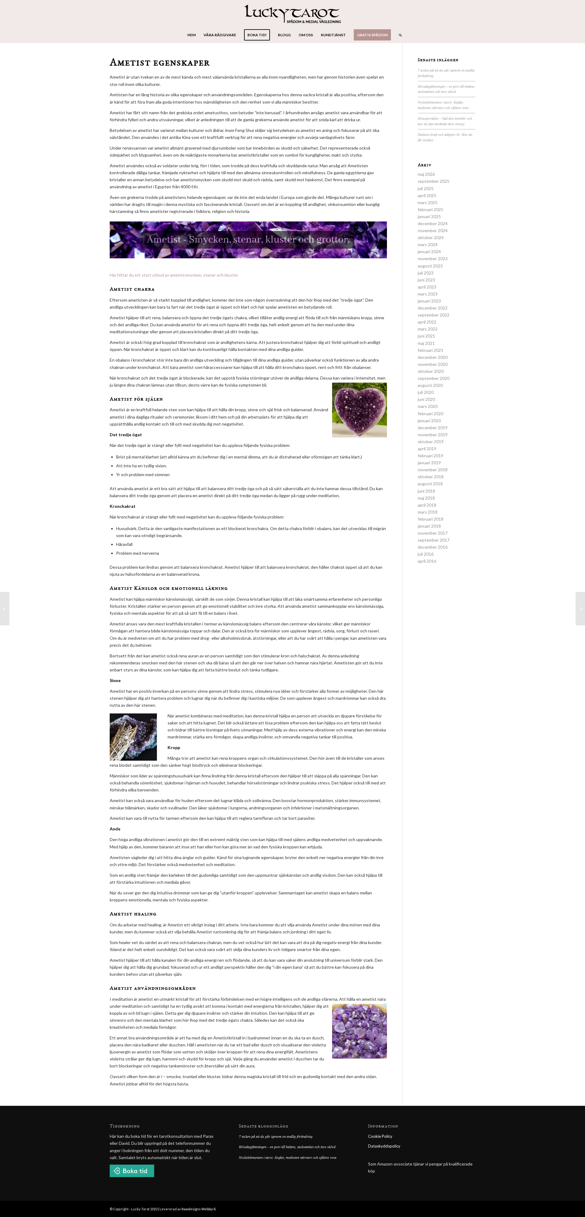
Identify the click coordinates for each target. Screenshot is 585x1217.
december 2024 (433, 223)
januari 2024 (429, 251)
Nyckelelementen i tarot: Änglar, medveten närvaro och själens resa (443, 105)
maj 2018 (426, 498)
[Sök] (398, 35)
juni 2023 (426, 279)
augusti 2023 (430, 265)
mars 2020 (428, 406)
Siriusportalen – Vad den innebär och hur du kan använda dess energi (445, 121)
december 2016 (433, 547)
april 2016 (427, 561)
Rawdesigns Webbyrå (199, 1209)
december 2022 (433, 307)
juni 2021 (426, 335)
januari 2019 (429, 462)
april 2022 (427, 321)
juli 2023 (426, 272)
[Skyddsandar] (4, 608)
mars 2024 (428, 244)
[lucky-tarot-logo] (292, 13)
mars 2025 (428, 202)
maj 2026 (426, 174)
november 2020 (433, 364)
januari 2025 (429, 216)
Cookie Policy (380, 1136)
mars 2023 (428, 293)
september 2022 (433, 314)
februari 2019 (430, 455)
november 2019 (433, 434)
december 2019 (433, 427)
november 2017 (433, 533)
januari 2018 (429, 526)
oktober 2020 (431, 371)
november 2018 (433, 469)
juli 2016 (426, 554)
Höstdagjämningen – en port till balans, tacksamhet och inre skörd (446, 89)
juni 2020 (426, 399)
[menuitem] (191, 35)
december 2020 (433, 357)
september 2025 (433, 181)
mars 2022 (428, 328)
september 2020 (433, 378)
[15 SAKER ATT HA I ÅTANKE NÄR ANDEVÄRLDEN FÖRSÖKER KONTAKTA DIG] (580, 608)
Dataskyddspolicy (384, 1146)
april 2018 (427, 505)
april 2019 (427, 448)
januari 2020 (429, 420)
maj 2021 (426, 343)
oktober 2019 (431, 441)
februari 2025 (430, 209)
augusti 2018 (430, 483)
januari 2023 (429, 300)
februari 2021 (430, 350)
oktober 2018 (431, 476)
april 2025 (427, 195)
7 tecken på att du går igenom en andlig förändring (276, 1136)
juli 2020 (426, 392)
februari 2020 (430, 413)
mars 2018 (428, 512)
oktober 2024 (431, 237)
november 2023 (433, 258)
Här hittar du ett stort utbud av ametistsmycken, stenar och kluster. (174, 275)
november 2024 (433, 230)
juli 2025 (426, 188)
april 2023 (427, 286)
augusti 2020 (430, 385)
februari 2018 (430, 519)
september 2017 (433, 540)
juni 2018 (426, 491)
